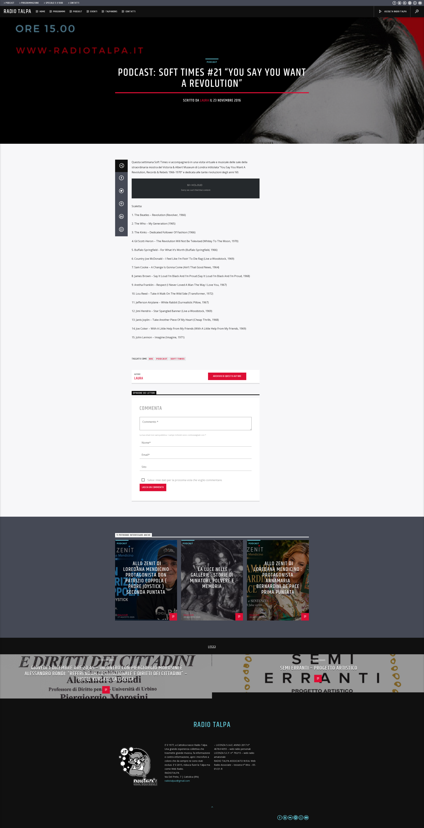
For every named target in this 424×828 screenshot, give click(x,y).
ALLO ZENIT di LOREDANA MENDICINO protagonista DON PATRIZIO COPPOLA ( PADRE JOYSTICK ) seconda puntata (146, 578)
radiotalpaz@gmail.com (177, 780)
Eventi (93, 11)
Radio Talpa (17, 11)
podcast (161, 358)
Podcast (10, 3)
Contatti (74, 3)
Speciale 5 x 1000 (54, 3)
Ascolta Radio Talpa (395, 11)
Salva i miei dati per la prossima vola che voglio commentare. (184, 480)
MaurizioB (123, 614)
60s (151, 358)
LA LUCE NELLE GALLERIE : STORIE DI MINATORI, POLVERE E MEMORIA (212, 578)
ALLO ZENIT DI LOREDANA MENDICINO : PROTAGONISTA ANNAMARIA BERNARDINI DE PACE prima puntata (278, 578)
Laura (204, 100)
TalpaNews (111, 11)
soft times (178, 358)
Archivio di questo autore (227, 376)
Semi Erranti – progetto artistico (318, 668)
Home (42, 11)
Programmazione (30, 3)
